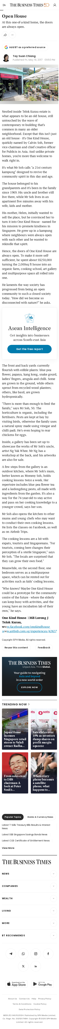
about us (12, 999)
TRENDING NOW (14, 704)
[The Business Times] (26, 5)
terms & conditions (22, 1004)
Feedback (44, 647)
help (34, 999)
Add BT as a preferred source (27, 47)
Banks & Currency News (40, 817)
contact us (24, 999)
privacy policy (44, 999)
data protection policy (29, 1009)
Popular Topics (13, 817)
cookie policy (39, 1004)
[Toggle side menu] (4, 5)
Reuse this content (16, 647)
